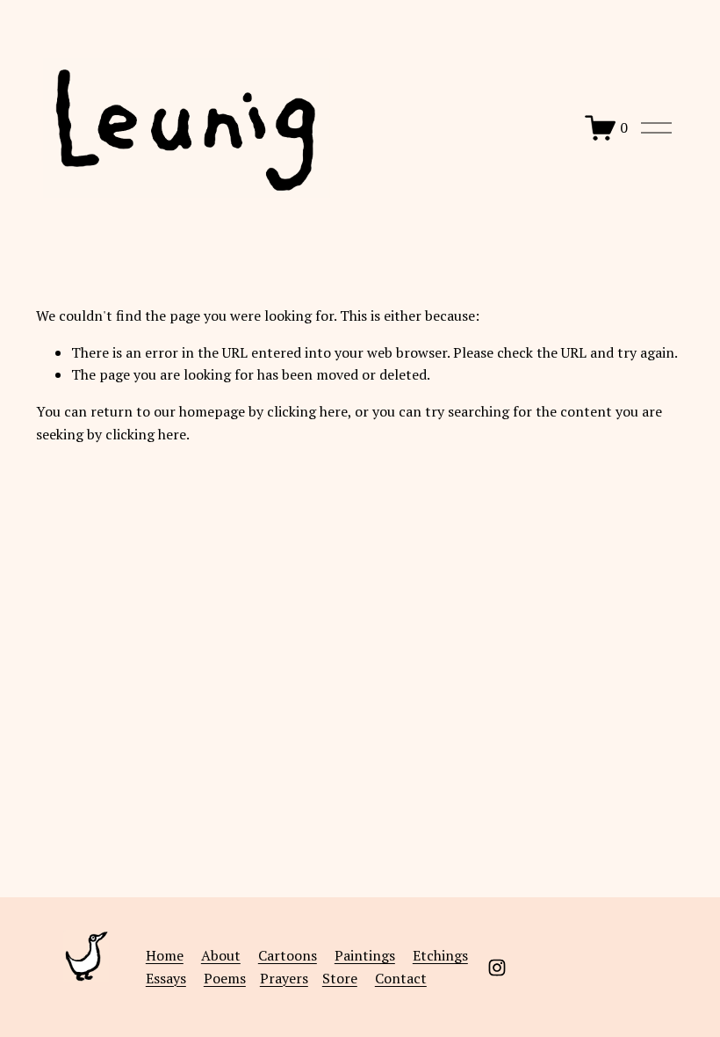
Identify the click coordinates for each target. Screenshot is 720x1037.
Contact (401, 978)
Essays (166, 978)
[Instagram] (497, 967)
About (221, 955)
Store (339, 978)
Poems (225, 978)
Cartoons (287, 955)
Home (165, 955)
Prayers (284, 978)
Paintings (365, 955)
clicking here (307, 411)
